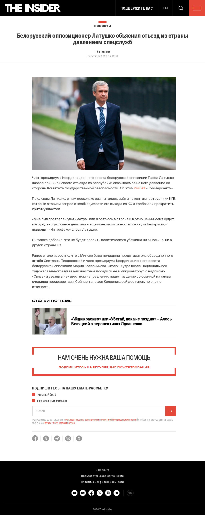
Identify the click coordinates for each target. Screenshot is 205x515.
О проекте (102, 469)
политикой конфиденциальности (118, 419)
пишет (139, 188)
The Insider (102, 51)
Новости (102, 26)
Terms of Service (67, 422)
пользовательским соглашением (82, 419)
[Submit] (170, 411)
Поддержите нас (137, 8)
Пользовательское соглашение (102, 475)
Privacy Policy (51, 422)
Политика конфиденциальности (102, 482)
